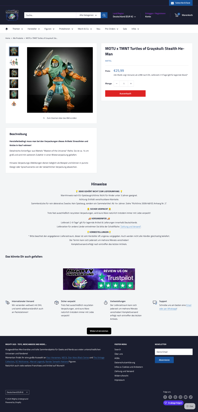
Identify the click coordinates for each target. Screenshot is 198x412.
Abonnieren (164, 359)
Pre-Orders (110, 28)
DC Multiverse (22, 361)
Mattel (108, 60)
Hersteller (32, 28)
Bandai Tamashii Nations (57, 361)
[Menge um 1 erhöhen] (131, 83)
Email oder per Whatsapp (175, 306)
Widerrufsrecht (121, 375)
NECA (64, 357)
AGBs (116, 358)
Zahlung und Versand (124, 371)
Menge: (108, 83)
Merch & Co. (83, 28)
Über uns (118, 353)
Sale (125, 28)
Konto (148, 16)
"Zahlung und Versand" (130, 226)
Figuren (47, 28)
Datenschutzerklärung (124, 362)
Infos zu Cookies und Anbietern (128, 366)
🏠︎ (6, 28)
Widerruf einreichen (99, 331)
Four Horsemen (53, 357)
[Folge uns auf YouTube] (185, 397)
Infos (134, 28)
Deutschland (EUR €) (15, 392)
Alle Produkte (18, 38)
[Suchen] (104, 15)
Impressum (119, 380)
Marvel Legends (37, 361)
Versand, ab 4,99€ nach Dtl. (138, 74)
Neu (98, 28)
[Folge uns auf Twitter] (170, 397)
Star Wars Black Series (78, 357)
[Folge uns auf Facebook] (165, 397)
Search (117, 349)
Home (7, 38)
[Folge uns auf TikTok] (191, 397)
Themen (16, 28)
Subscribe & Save (182, 2)
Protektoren (64, 28)
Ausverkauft (125, 93)
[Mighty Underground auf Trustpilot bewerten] (99, 270)
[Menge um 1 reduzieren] (116, 83)
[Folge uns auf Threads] (175, 397)
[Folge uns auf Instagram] (180, 397)
